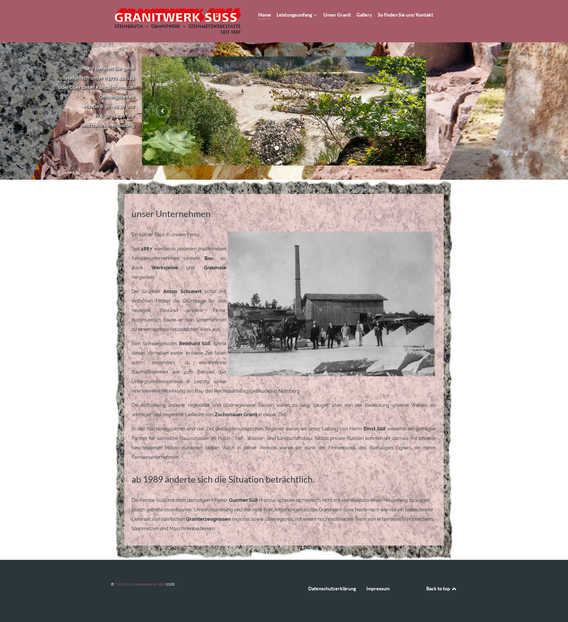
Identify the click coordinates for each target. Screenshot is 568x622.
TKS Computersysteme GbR (140, 584)
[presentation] (162, 111)
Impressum (378, 588)
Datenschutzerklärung (332, 588)
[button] (269, 148)
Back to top (438, 588)
